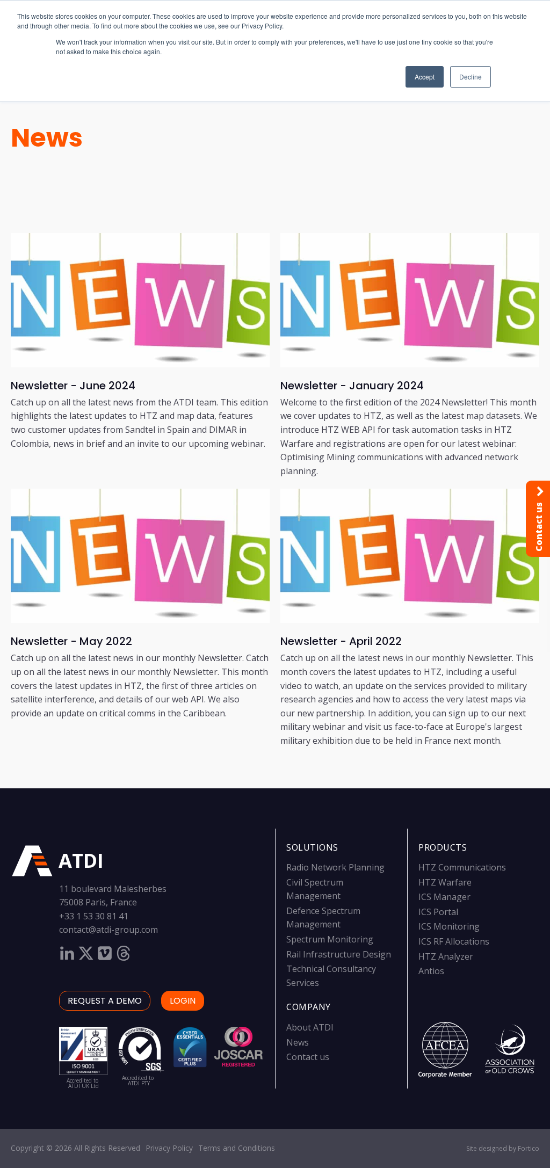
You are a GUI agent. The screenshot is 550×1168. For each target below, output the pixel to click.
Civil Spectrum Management (314, 889)
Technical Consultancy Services (331, 976)
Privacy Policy (169, 1148)
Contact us (307, 1057)
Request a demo (105, 1001)
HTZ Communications (462, 867)
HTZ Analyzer (445, 956)
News (47, 138)
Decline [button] (470, 76)
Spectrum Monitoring (329, 939)
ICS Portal (438, 912)
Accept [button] (425, 76)
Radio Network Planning (335, 867)
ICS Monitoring (449, 926)
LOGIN (183, 1001)
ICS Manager (444, 897)
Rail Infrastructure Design (338, 954)
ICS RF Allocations (453, 941)
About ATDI (310, 1027)
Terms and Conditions (236, 1148)
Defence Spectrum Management (323, 918)
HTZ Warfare (445, 882)
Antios (431, 971)
